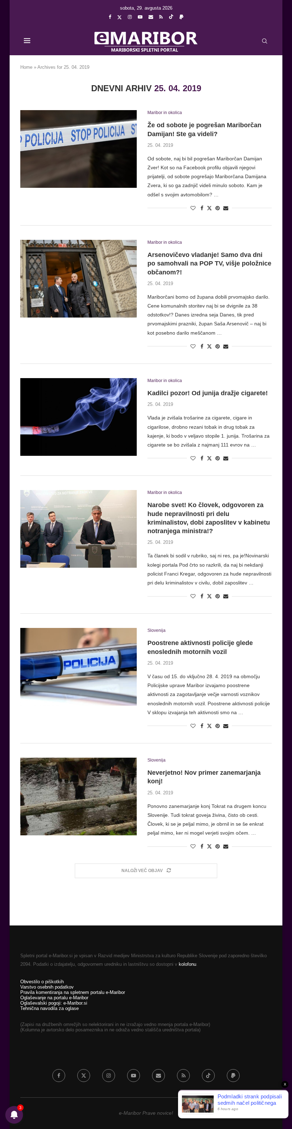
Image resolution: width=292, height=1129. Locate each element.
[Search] (264, 41)
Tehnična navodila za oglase (49, 1008)
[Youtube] (140, 17)
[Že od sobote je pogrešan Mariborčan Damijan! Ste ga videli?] (78, 149)
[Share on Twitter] (209, 208)
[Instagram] (130, 17)
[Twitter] (119, 17)
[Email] (150, 17)
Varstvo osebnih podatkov (47, 987)
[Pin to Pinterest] (217, 208)
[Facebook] (110, 17)
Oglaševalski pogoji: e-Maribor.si (53, 1003)
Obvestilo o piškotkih (42, 981)
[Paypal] (181, 17)
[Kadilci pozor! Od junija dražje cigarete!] (78, 417)
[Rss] (161, 17)
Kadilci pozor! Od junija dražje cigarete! (207, 393)
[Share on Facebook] (201, 208)
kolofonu (187, 964)
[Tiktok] (171, 17)
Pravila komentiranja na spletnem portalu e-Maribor (72, 992)
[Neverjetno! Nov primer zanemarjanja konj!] (78, 796)
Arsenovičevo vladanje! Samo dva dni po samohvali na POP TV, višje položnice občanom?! (209, 263)
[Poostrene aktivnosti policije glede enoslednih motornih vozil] (78, 667)
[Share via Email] (225, 208)
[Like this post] (193, 208)
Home (26, 67)
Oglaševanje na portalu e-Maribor (54, 997)
